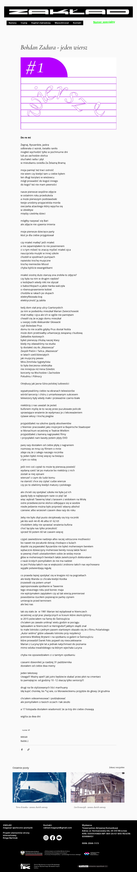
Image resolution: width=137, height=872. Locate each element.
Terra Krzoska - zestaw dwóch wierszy (32, 807)
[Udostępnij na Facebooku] (22, 749)
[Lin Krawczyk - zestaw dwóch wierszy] (97, 787)
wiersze (24, 736)
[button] (23, 23)
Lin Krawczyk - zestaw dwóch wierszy (90, 807)
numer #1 (26, 730)
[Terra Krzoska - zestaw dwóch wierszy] (39, 787)
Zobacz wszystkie (116, 767)
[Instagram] (46, 837)
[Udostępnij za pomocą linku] (28, 749)
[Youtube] (59, 837)
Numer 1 (24, 740)
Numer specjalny (104, 22)
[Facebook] (52, 837)
